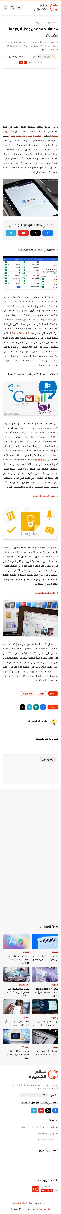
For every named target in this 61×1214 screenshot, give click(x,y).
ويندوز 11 (54, 984)
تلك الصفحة (40, 459)
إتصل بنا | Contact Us (45, 1133)
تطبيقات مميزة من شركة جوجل (25, 136)
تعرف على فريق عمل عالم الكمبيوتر (38, 1127)
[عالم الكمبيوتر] (46, 7)
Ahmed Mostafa (44, 56)
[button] (43, 707)
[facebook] (47, 233)
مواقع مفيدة (28, 693)
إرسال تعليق (47, 759)
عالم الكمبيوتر (19, 1203)
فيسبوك (55, 952)
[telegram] (11, 233)
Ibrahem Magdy (42, 1209)
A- (21, 62)
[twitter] (35, 233)
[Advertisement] (30, 99)
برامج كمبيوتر (24, 984)
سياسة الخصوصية (46, 1140)
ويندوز (55, 1047)
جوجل (37, 22)
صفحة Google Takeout (23, 333)
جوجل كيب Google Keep (44, 496)
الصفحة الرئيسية (51, 22)
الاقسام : (54, 1095)
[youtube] (23, 233)
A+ (25, 62)
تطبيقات (26, 952)
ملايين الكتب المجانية (45, 593)
